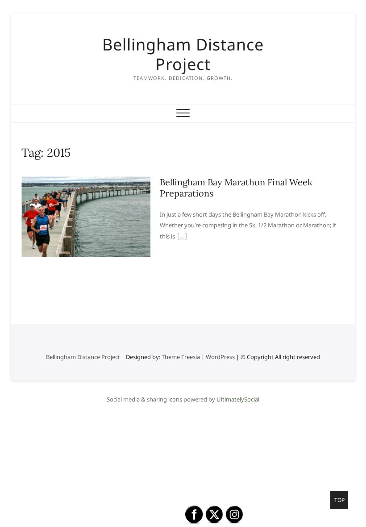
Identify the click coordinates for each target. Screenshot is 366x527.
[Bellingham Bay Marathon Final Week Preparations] (86, 182)
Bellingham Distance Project (183, 54)
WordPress (220, 357)
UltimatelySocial (237, 399)
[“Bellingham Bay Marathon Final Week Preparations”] (182, 237)
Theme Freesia (181, 357)
